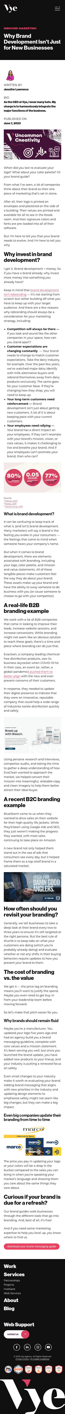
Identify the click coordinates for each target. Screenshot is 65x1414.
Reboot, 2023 (11, 501)
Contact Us (13, 1334)
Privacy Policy (22, 1359)
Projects (9, 1284)
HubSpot (9, 1289)
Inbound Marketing (20, 28)
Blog (9, 1308)
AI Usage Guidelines (40, 1359)
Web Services (12, 1293)
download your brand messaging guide (31, 1246)
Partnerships (12, 1280)
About (11, 1300)
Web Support (19, 1325)
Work (10, 1266)
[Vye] (10, 9)
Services (14, 1274)
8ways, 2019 (10, 504)
